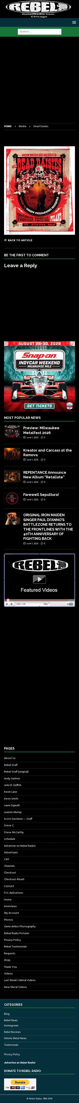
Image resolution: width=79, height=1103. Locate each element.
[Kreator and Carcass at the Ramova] (12, 454)
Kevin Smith (11, 799)
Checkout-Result (14, 879)
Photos (8, 920)
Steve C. (9, 825)
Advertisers (11, 852)
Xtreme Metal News (15, 1038)
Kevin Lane (10, 792)
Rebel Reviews (12, 1032)
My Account (11, 913)
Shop (7, 960)
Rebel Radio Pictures (16, 933)
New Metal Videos (15, 987)
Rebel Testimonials (15, 946)
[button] (73, 22)
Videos (8, 973)
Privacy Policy (12, 940)
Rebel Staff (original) (16, 772)
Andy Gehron (12, 778)
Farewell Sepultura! (41, 494)
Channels (9, 866)
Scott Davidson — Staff (18, 819)
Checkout (10, 872)
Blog (7, 1014)
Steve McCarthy (14, 832)
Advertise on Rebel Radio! (20, 846)
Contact (9, 886)
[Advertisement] (39, 82)
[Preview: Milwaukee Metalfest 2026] (12, 432)
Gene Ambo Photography (20, 926)
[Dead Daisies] (39, 232)
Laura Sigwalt (12, 805)
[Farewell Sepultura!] (12, 498)
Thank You (10, 967)
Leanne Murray (13, 812)
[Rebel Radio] (39, 16)
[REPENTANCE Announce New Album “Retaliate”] (12, 476)
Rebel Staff (10, 765)
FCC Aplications (13, 893)
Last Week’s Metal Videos (19, 980)
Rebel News (10, 1020)
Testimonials (11, 1045)
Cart (6, 859)
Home (8, 899)
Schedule (9, 839)
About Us (9, 758)
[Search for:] (39, 31)
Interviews (10, 906)
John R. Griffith (12, 785)
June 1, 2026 (32, 437)
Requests (9, 953)
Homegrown (11, 1026)
